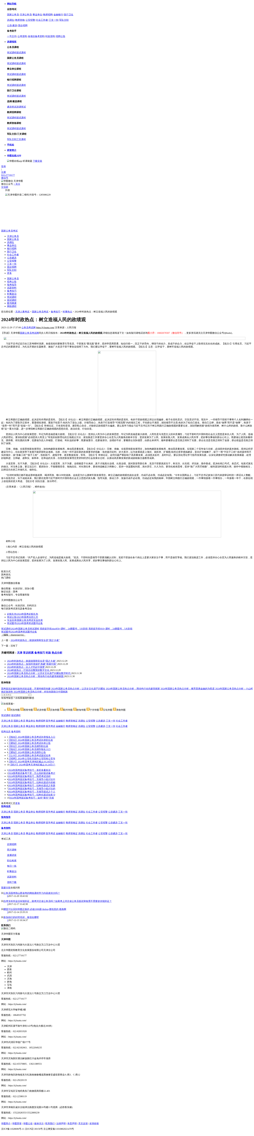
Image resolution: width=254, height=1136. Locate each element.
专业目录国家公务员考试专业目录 (25, 620)
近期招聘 (11, 844)
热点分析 (57, 652)
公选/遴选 (12, 25)
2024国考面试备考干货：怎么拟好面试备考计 (31, 773)
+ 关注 (17, 184)
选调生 (10, 20)
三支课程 (21, 139)
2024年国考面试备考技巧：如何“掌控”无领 (31, 798)
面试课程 (21, 52)
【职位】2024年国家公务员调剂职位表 (28, 746)
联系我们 (50, 1123)
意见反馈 (83, 1123)
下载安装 (37, 161)
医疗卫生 (68, 14)
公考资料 (22, 36)
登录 (3, 166)
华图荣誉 (17, 1123)
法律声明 (61, 1123)
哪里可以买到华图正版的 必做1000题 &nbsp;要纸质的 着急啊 (35, 909)
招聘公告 (60, 36)
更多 (9, 273)
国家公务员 (13, 14)
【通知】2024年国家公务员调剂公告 (27, 752)
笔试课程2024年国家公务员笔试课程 (20, 628)
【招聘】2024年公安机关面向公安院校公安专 (31, 758)
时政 (48, 652)
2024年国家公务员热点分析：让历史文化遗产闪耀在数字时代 (39, 673)
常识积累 (28, 652)
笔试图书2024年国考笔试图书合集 (25, 623)
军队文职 (64, 20)
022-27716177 (8, 175)
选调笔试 (21, 107)
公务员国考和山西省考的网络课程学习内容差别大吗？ (32, 893)
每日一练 (11, 866)
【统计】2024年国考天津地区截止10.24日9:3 (31, 761)
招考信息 (6, 731)
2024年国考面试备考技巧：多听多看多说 (29, 770)
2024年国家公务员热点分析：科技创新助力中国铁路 (41, 691)
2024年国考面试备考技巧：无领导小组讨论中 (31, 779)
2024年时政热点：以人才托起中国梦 (26, 667)
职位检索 (11, 860)
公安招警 (30, 20)
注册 (3, 172)
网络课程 (11, 306)
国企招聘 (22, 25)
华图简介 (6, 1123)
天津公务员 (26, 14)
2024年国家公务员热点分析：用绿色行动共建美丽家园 (35, 676)
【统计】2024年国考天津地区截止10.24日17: (32, 764)
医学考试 (50, 720)
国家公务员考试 (9, 231)
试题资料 (11, 288)
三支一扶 (53, 20)
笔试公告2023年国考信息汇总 (22, 617)
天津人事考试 (22, 311)
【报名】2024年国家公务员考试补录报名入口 (31, 737)
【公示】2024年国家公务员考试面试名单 (29, 755)
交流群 (4, 187)
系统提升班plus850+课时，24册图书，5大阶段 (64, 628)
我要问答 (6, 887)
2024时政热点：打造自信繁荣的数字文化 (28, 670)
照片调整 (11, 849)
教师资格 (20, 20)
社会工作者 (42, 20)
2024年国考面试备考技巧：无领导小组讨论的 (31, 788)
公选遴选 (11, 257)
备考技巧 (11, 291)
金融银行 (58, 14)
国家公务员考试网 (29, 333)
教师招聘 (47, 14)
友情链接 (94, 1123)
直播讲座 (11, 855)
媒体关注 (39, 1123)
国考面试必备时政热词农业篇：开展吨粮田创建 (26, 688)
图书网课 (11, 303)
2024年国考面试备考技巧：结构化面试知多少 (31, 794)
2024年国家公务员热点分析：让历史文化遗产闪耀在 (78, 688)
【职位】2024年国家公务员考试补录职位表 (30, 740)
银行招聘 (11, 248)
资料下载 (11, 882)
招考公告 (11, 281)
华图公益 (28, 1123)
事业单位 (37, 14)
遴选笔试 (11, 107)
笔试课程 (11, 52)
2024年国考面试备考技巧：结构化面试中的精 (31, 782)
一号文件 (11, 36)
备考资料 (16, 731)
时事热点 (67, 311)
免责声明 (72, 1123)
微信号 (4, 178)
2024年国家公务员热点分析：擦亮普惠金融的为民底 (188, 688)
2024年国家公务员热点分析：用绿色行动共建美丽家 (133, 688)
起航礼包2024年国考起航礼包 (22, 614)
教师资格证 (72, 720)
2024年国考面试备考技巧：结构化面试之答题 (31, 785)
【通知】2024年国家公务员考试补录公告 (29, 743)
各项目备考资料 (36, 36)
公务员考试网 (28, 327)
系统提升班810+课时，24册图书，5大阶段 (110, 628)
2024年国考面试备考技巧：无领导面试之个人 (31, 791)
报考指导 (11, 284)
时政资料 (50, 36)
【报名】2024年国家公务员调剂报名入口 (29, 749)
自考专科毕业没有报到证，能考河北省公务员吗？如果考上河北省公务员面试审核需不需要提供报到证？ (58, 901)
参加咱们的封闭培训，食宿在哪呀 (21, 917)
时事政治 (11, 294)
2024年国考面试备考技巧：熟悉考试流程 (29, 776)
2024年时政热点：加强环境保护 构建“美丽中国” (32, 664)
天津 (19, 652)
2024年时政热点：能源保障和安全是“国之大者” (35, 640)
